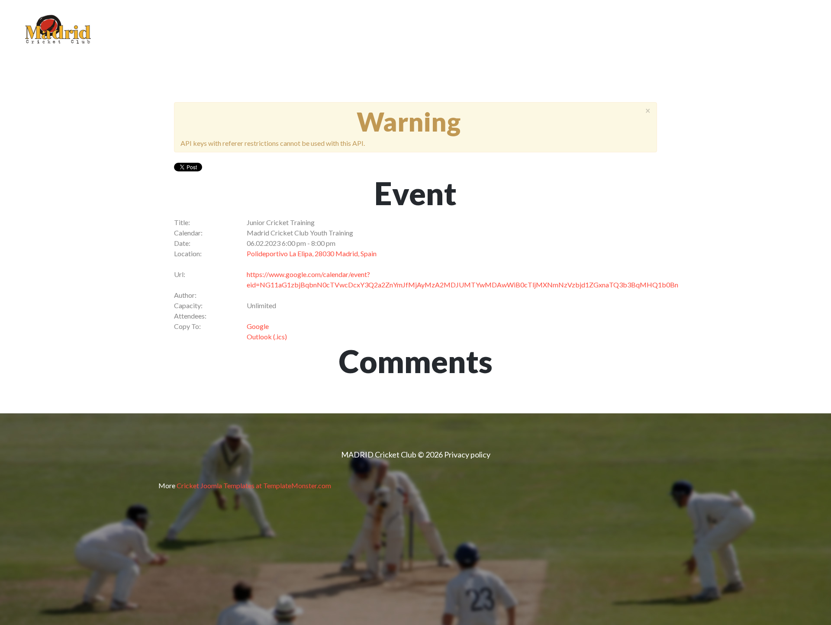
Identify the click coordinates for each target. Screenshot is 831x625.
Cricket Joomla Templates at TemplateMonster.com (254, 485)
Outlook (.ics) (267, 336)
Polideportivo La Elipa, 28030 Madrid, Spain (312, 253)
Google (258, 326)
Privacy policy (467, 454)
